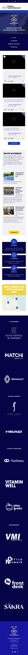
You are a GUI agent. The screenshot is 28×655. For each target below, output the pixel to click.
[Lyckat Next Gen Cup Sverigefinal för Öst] (9, 191)
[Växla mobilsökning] (25, 6)
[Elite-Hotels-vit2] (14, 323)
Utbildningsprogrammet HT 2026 (19, 174)
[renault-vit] (14, 369)
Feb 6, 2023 (14, 106)
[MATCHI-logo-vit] (14, 346)
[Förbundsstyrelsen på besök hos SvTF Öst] (9, 210)
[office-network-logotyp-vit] (14, 550)
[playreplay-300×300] (14, 450)
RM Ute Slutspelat (13, 153)
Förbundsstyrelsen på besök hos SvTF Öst (19, 209)
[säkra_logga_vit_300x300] (14, 596)
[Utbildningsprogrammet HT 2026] (9, 176)
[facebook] (17, 651)
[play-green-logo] (14, 496)
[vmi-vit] (14, 527)
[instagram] (12, 651)
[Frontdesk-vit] (14, 573)
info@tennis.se (14, 648)
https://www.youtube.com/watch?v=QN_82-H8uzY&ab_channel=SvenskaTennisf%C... (13, 100)
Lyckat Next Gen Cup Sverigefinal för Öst (19, 190)
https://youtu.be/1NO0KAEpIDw (11, 128)
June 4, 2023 (14, 77)
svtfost (9, 77)
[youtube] (15, 651)
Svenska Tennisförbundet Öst (14, 76)
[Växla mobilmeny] (25, 5)
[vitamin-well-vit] (14, 473)
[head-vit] (14, 421)
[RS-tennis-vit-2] (14, 398)
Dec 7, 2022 (14, 134)
